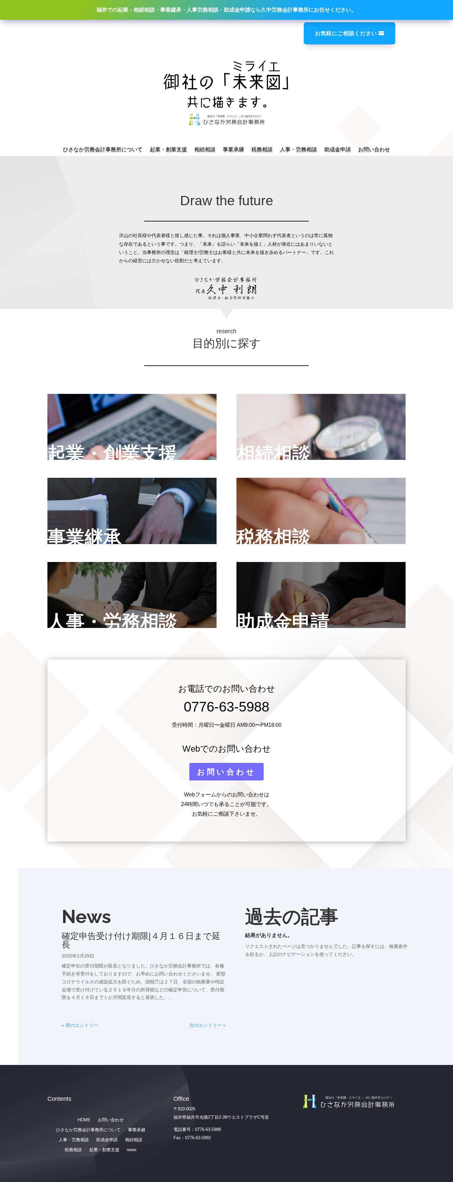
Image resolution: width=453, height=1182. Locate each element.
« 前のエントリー (80, 1025)
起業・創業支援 (168, 149)
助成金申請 (337, 149)
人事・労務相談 (298, 149)
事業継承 (84, 537)
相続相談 (205, 149)
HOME (84, 1120)
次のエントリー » (207, 1025)
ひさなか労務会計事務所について (103, 149)
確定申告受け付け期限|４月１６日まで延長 (141, 940)
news (132, 1150)
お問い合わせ (374, 149)
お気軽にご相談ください (346, 33)
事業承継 (233, 149)
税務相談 (262, 149)
